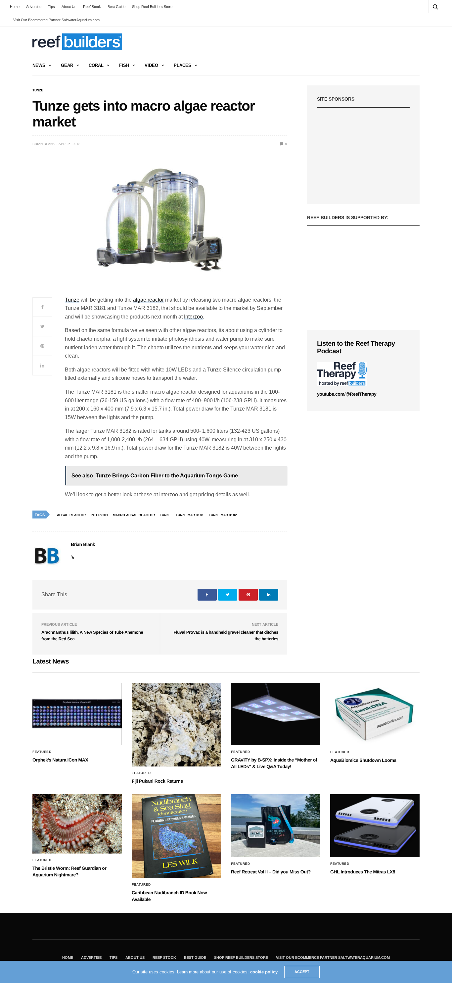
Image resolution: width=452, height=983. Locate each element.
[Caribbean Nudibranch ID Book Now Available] (176, 836)
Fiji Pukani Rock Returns (157, 781)
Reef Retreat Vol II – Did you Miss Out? (271, 871)
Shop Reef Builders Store (152, 7)
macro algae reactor (134, 515)
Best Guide (116, 7)
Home (15, 7)
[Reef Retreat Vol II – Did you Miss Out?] (275, 825)
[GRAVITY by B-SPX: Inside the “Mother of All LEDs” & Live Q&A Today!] (275, 714)
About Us (69, 7)
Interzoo (193, 316)
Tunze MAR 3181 (190, 515)
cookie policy (264, 971)
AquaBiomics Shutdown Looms (363, 760)
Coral (96, 65)
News (38, 65)
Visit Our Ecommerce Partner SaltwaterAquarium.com (56, 20)
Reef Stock (92, 7)
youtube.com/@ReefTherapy (346, 394)
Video (151, 65)
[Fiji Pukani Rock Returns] (176, 724)
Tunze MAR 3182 (223, 515)
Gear (67, 65)
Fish (124, 65)
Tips (51, 7)
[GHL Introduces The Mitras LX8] (375, 825)
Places (182, 65)
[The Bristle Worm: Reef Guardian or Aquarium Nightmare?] (77, 824)
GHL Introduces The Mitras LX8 (362, 871)
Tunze (37, 90)
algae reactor (148, 300)
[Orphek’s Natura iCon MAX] (77, 714)
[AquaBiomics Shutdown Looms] (375, 714)
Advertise (33, 7)
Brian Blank (43, 144)
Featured (41, 752)
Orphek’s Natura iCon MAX (60, 759)
